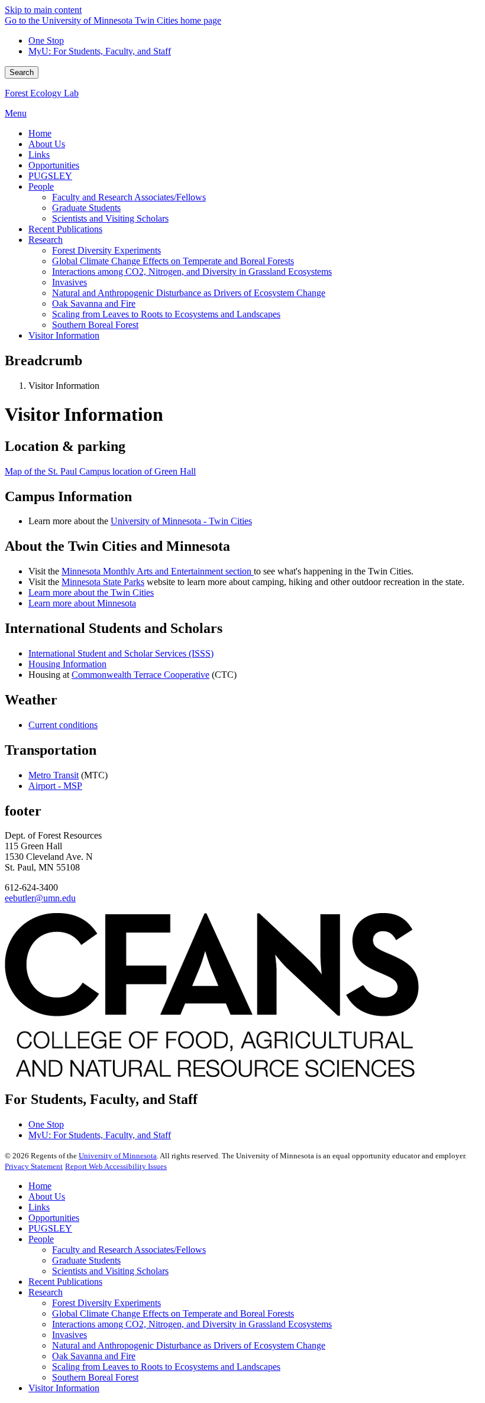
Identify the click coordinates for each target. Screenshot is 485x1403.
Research (45, 1292)
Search (21, 72)
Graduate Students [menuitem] (86, 208)
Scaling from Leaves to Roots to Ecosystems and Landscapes (166, 1367)
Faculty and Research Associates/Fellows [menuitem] (129, 197)
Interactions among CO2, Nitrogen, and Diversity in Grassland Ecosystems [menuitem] (192, 272)
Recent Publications (65, 1282)
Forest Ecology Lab (42, 93)
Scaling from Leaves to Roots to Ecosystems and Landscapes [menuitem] (166, 314)
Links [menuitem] (39, 155)
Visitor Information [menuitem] (63, 335)
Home (39, 1186)
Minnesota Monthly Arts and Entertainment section (158, 571)
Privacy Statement (34, 1166)
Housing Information (67, 664)
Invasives (69, 1335)
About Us (46, 1196)
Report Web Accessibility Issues (116, 1166)
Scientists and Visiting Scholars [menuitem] (110, 218)
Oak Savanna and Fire (93, 1356)
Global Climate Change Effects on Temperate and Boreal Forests (173, 1313)
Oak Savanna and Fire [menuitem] (93, 303)
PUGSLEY (50, 1228)
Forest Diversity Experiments (106, 1303)
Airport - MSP (55, 786)
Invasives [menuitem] (69, 282)
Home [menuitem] (39, 133)
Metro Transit (53, 775)
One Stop (46, 40)
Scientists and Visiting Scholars (110, 1271)
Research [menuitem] (45, 240)
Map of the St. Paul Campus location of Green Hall (100, 471)
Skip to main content (43, 10)
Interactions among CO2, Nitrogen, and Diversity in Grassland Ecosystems (192, 1324)
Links (39, 1207)
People (41, 1239)
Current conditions (63, 725)
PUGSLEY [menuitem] (50, 176)
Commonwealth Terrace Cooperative (140, 675)
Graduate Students (86, 1260)
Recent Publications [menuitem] (65, 229)
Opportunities (53, 1218)
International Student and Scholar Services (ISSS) (121, 653)
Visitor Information (63, 1388)
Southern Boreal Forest (95, 1377)
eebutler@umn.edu (40, 898)
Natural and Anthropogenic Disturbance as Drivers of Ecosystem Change (188, 1345)
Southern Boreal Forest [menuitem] (95, 325)
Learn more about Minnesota (82, 603)
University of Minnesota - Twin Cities (181, 521)
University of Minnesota (118, 1155)
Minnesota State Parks (103, 582)
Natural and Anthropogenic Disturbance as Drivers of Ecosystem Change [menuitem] (188, 293)
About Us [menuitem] (46, 144)
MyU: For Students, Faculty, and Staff (99, 51)
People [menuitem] (41, 186)
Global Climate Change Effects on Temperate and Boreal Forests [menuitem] (173, 261)
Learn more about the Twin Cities (91, 592)
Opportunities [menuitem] (53, 165)
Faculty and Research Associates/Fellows (129, 1250)
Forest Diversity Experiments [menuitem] (106, 250)
